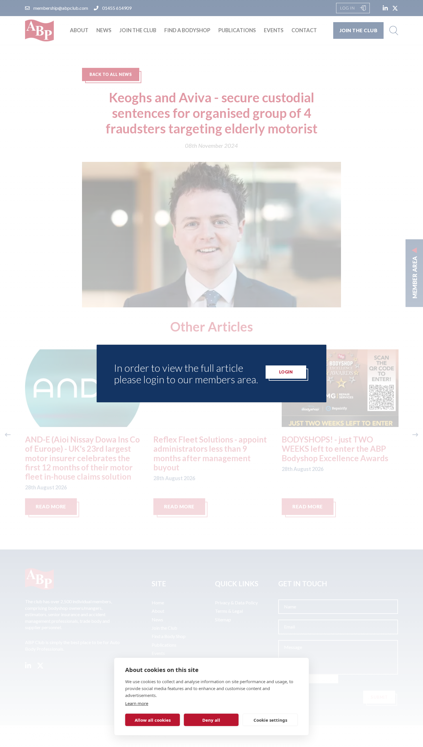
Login (286, 371)
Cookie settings (270, 720)
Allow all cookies (153, 720)
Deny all (211, 720)
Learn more (136, 703)
